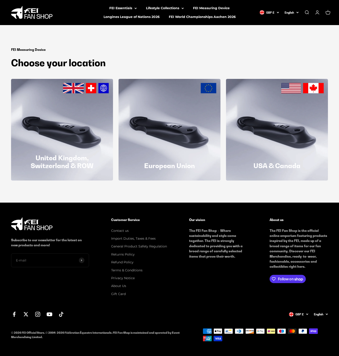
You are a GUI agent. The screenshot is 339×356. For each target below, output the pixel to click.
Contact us (120, 231)
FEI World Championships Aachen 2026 (202, 17)
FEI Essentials (120, 8)
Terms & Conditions (127, 270)
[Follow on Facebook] (14, 314)
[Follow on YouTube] (49, 314)
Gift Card (118, 294)
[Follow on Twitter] (26, 314)
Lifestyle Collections (162, 8)
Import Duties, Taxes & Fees (133, 238)
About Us (118, 286)
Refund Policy (122, 262)
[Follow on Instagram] (38, 314)
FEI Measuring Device (211, 8)
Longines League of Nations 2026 (132, 17)
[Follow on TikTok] (61, 314)
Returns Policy (123, 254)
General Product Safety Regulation (139, 246)
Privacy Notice (123, 278)
